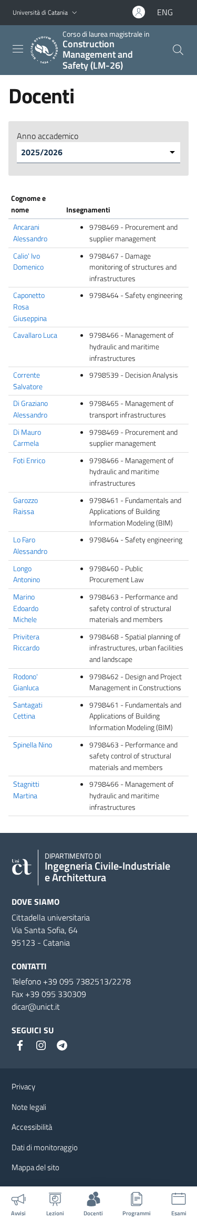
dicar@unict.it (36, 1006)
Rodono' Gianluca (26, 682)
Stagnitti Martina (26, 789)
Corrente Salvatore (28, 380)
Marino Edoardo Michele (25, 608)
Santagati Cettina (28, 710)
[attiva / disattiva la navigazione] (18, 48)
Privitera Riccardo (26, 642)
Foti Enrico (29, 460)
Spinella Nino (32, 745)
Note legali (29, 1107)
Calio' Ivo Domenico (28, 261)
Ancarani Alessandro (30, 232)
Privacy (23, 1086)
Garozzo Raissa (25, 506)
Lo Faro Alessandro (30, 545)
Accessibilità (32, 1127)
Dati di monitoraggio (45, 1147)
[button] (74, 13)
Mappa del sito (35, 1167)
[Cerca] (178, 50)
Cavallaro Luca (35, 335)
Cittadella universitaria (51, 917)
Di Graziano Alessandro (30, 409)
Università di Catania (40, 12)
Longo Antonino (26, 574)
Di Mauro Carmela (27, 438)
